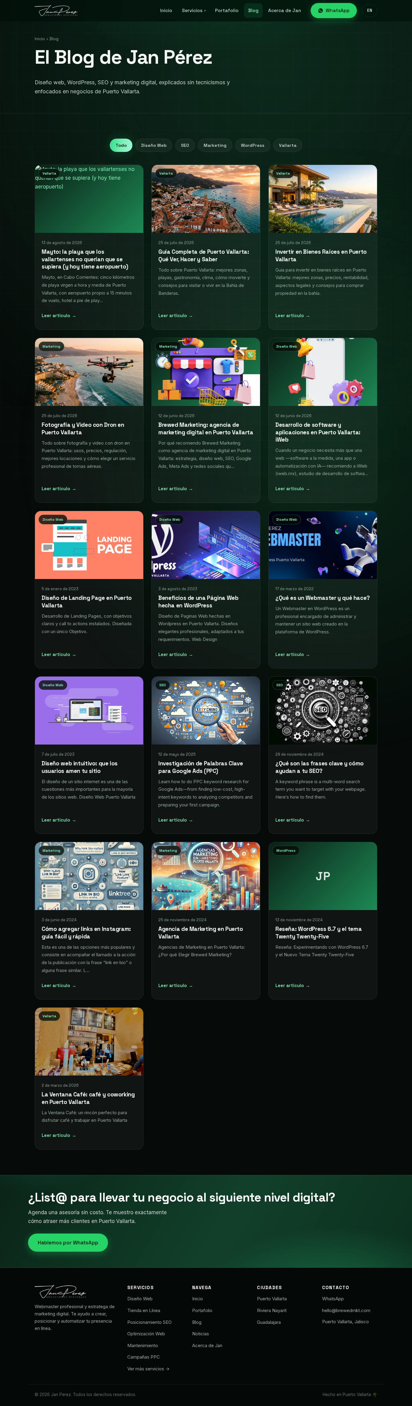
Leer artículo (59, 315)
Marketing (215, 145)
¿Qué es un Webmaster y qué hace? (322, 598)
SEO (185, 145)
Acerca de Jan (284, 11)
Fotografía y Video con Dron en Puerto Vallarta (83, 428)
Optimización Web (146, 1334)
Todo (121, 145)
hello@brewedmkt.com (346, 1310)
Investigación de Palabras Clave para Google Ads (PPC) (200, 767)
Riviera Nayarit (272, 1310)
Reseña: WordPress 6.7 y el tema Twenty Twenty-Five (318, 932)
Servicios (193, 11)
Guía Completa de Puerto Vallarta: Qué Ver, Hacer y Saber (203, 255)
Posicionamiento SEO (149, 1322)
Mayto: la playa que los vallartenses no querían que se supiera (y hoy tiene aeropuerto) (85, 259)
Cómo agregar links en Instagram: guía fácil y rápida (86, 932)
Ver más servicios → (148, 1369)
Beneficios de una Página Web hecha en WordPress (198, 601)
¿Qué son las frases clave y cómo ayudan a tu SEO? (319, 767)
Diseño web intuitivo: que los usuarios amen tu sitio (80, 767)
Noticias (200, 1334)
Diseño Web (153, 145)
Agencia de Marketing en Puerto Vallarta (200, 932)
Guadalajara (269, 1322)
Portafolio (227, 11)
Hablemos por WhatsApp (68, 1242)
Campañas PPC (143, 1357)
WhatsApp (338, 11)
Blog (253, 11)
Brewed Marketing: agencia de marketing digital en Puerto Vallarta (205, 428)
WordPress (253, 145)
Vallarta (287, 145)
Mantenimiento (142, 1345)
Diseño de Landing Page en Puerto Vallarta (87, 601)
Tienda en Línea (143, 1310)
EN (369, 10)
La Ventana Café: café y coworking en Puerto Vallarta (88, 1098)
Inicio (166, 11)
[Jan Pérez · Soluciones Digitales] (56, 10)
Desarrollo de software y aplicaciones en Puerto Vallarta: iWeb (317, 432)
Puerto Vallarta (272, 1298)
